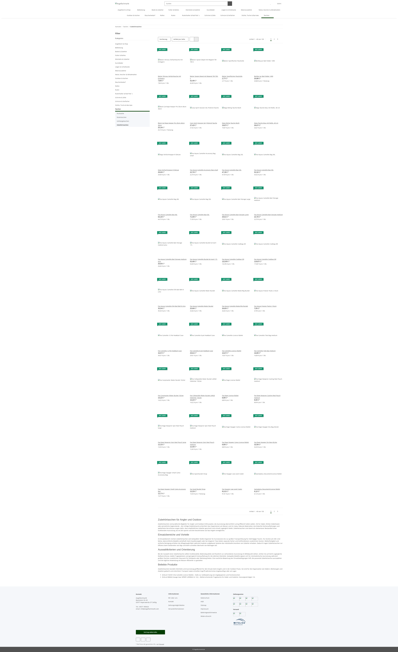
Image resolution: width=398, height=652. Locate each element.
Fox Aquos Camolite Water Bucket (201, 306)
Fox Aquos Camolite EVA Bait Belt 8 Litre (172, 306)
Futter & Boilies (120, 55)
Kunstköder (119, 63)
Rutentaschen (121, 117)
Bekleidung (119, 48)
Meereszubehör (120, 71)
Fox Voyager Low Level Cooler (232, 489)
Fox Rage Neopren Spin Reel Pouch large (172, 442)
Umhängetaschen (123, 121)
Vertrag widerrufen (150, 632)
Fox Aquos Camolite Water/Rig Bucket (235, 306)
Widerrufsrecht (206, 616)
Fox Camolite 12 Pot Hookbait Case (170, 351)
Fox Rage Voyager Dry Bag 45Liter (265, 442)
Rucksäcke (120, 113)
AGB (202, 601)
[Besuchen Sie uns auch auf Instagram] (143, 639)
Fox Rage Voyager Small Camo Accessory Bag (172, 490)
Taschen (118, 109)
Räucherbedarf (120, 82)
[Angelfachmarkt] (122, 3)
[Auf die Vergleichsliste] (177, 50)
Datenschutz (205, 598)
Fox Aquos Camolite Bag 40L (167, 215)
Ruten (117, 90)
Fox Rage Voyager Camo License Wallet (235, 442)
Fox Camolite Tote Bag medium (265, 351)
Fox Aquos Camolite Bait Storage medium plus (172, 260)
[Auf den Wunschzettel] (183, 50)
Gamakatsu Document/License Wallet (267, 489)
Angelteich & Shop (121, 44)
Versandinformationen (176, 609)
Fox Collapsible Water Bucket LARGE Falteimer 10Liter (202, 397)
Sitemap (203, 605)
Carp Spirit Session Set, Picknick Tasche (203, 123)
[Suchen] (230, 3)
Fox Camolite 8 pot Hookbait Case (201, 351)
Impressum (205, 609)
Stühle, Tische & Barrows (123, 105)
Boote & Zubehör (121, 52)
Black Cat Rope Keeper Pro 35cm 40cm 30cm (171, 124)
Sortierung (163, 39)
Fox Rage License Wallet (230, 396)
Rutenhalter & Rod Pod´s (124, 94)
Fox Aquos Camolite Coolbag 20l (233, 259)
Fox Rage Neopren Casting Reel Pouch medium (267, 397)
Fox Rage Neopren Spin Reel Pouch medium (202, 443)
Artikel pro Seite (179, 39)
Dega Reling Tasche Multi (230, 123)
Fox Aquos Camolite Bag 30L (264, 170)
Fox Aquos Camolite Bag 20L (231, 170)
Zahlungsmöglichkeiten (176, 605)
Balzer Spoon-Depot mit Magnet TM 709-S (204, 77)
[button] (266, 3)
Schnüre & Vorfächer (122, 101)
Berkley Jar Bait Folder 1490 (263, 76)
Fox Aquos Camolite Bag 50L (199, 215)
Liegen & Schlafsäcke (122, 67)
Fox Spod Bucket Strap (197, 489)
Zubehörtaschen (122, 125)
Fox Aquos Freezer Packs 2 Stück (265, 306)
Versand (161, 644)
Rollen (117, 86)
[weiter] (281, 39)
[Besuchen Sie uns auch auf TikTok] (148, 639)
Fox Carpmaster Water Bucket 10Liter (171, 396)
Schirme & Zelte (120, 97)
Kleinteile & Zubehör (122, 59)
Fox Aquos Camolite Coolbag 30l (265, 259)
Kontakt (171, 601)
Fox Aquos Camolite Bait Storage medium (268, 215)
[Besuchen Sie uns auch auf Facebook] (138, 639)
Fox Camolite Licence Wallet (231, 351)
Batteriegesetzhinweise (209, 612)
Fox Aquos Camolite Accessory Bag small (204, 170)
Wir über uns (172, 598)
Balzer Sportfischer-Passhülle (232, 76)
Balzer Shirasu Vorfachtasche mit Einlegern (169, 77)
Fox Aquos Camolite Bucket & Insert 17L (203, 259)
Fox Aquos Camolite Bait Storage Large (235, 215)
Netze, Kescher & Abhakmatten (126, 74)
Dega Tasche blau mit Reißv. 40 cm (266, 123)
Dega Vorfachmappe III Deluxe (168, 170)
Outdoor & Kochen (121, 78)
